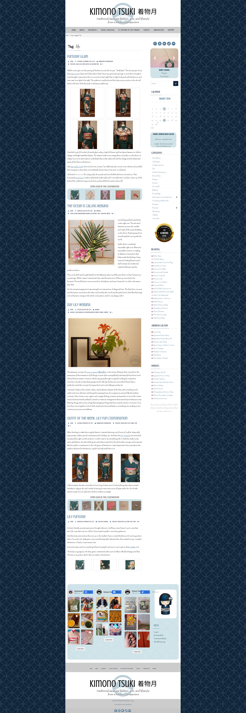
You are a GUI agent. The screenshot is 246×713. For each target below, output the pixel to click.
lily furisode (125, 436)
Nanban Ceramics (160, 352)
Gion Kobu (157, 332)
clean (76, 312)
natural (94, 213)
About (96, 668)
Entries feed (158, 635)
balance (72, 312)
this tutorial (79, 175)
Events (155, 183)
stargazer (103, 213)
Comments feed (160, 639)
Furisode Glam (77, 56)
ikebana (88, 213)
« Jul (152, 128)
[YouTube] (164, 43)
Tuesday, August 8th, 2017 (84, 309)
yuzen (134, 521)
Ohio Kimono (158, 389)
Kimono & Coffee (159, 269)
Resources (103, 668)
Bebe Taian (157, 256)
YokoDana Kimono (160, 399)
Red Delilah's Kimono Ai (162, 289)
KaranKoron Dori (159, 266)
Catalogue (101, 521)
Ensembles (156, 176)
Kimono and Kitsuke (160, 272)
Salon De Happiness (160, 295)
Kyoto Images (158, 348)
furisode (72, 64)
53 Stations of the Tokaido (126, 668)
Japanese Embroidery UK (162, 339)
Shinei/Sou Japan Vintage (163, 395)
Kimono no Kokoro (160, 282)
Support (154, 668)
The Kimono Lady (160, 315)
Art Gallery (156, 158)
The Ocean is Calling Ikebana (87, 206)
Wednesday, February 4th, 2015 (85, 521)
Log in (156, 632)
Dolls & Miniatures (159, 172)
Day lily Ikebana (78, 304)
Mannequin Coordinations (106, 61)
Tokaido (155, 215)
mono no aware (94, 312)
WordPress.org (159, 642)
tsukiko (132, 423)
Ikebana (98, 211)
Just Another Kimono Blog (163, 263)
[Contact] (173, 43)
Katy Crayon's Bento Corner (163, 345)
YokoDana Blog (159, 318)
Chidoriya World (159, 372)
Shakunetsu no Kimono (162, 298)
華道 (108, 213)
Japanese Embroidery (161, 335)
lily (90, 64)
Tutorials (155, 218)
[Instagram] (160, 43)
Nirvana (123, 704)
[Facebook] (155, 43)
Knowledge (156, 194)
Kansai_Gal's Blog (160, 342)
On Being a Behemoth (160, 201)
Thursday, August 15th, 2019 (85, 211)
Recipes (155, 204)
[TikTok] (169, 43)
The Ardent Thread (160, 358)
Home (91, 668)
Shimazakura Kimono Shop (163, 392)
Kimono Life (157, 279)
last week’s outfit (77, 167)
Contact (138, 668)
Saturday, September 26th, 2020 (86, 61)
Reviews (155, 208)
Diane (71, 61)
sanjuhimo (80, 178)
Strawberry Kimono (160, 308)
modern (94, 64)
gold (80, 64)
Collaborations (157, 165)
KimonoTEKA (158, 285)
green (84, 64)
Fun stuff (155, 187)
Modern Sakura (159, 379)
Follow (90, 592)
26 (164, 120)
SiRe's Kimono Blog (160, 305)
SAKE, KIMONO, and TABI (163, 292)
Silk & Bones (157, 302)
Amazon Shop (146, 668)
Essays (154, 179)
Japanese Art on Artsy (161, 376)
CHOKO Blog (158, 259)
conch (72, 213)
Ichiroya (74, 74)
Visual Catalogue (113, 668)
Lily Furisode (76, 516)
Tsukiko (133, 547)
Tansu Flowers (158, 311)
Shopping (155, 211)
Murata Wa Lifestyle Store (163, 382)
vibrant (106, 312)
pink (97, 64)
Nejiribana (157, 355)
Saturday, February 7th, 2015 (85, 423)
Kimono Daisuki (159, 276)
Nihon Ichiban (158, 385)
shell (98, 213)
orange (101, 312)
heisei (87, 64)
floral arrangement (79, 213)
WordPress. (129, 704)
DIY (153, 169)
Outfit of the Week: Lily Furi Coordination (97, 418)
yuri (136, 423)
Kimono (106, 521)
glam (77, 64)
